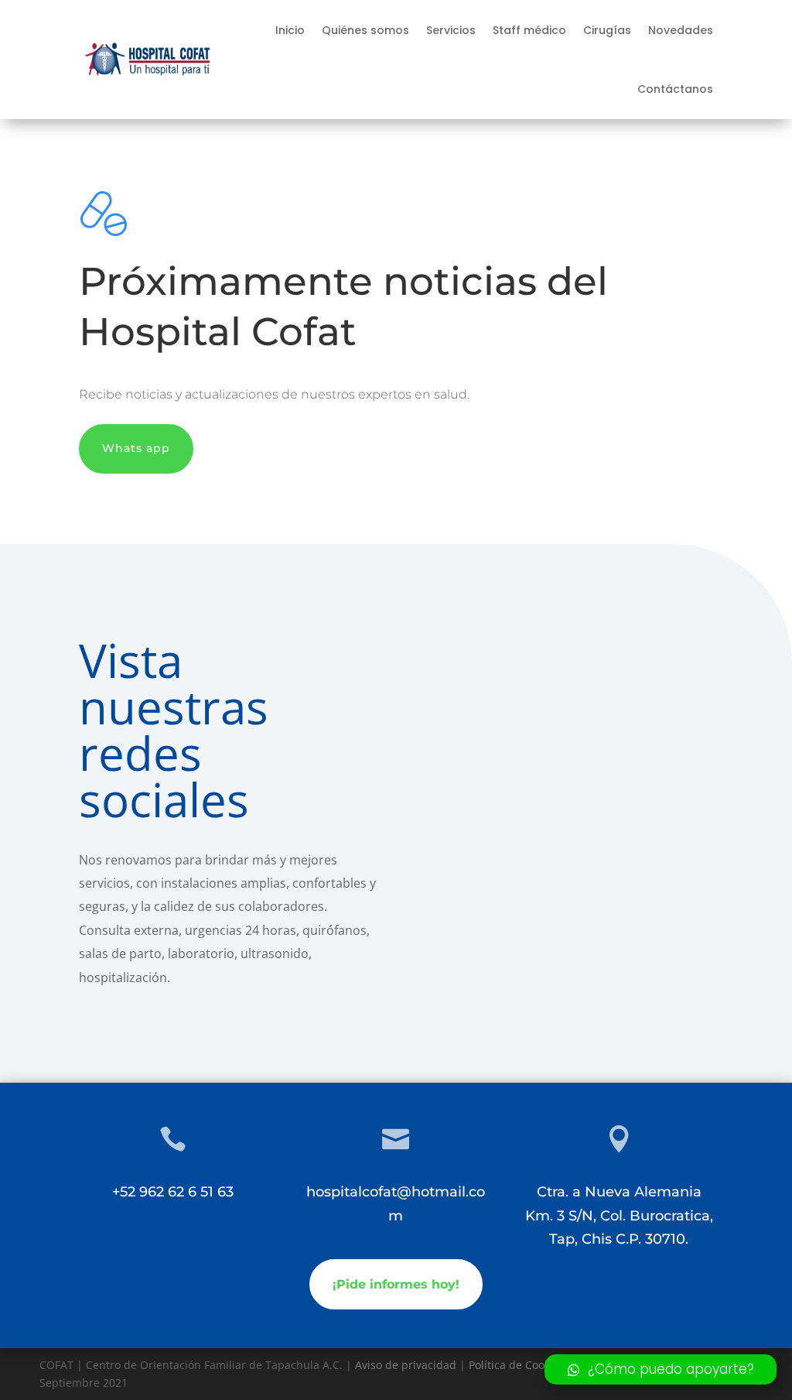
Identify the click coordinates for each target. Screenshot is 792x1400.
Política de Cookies (517, 1364)
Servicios (451, 30)
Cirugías (607, 30)
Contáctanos (675, 89)
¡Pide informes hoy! (396, 1284)
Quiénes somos (365, 30)
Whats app (136, 448)
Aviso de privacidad (405, 1364)
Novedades (680, 30)
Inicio (290, 30)
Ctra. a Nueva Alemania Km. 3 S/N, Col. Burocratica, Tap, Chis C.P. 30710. (619, 1215)
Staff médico (529, 30)
